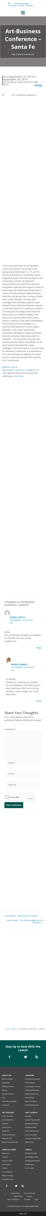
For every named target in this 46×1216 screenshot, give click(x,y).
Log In (37, 1199)
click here (18, 376)
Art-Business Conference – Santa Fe (23, 1001)
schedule (30, 370)
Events (14, 1029)
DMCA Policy (18, 1196)
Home (7, 1029)
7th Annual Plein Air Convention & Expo (23, 990)
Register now (8, 367)
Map (39, 85)
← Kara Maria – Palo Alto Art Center (19, 916)
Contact (29, 1196)
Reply (39, 647)
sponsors (20, 370)
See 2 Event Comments (23, 54)
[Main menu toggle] (23, 12)
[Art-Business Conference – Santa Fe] (23, 996)
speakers (10, 370)
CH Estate (27, 1199)
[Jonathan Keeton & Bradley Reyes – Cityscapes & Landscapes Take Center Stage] (23, 959)
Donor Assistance (13, 1199)
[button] (38, 586)
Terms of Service (29, 1193)
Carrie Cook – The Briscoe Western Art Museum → (25, 921)
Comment (10, 729)
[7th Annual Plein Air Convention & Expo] (23, 984)
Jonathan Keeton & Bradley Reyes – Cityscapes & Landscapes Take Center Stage (23, 976)
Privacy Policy (15, 1193)
